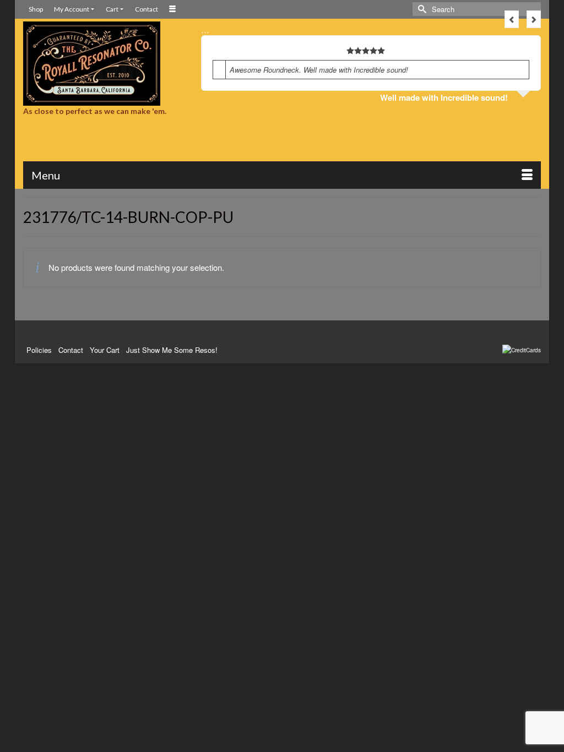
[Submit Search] (421, 9)
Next (534, 19)
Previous (512, 19)
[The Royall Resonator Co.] (104, 63)
